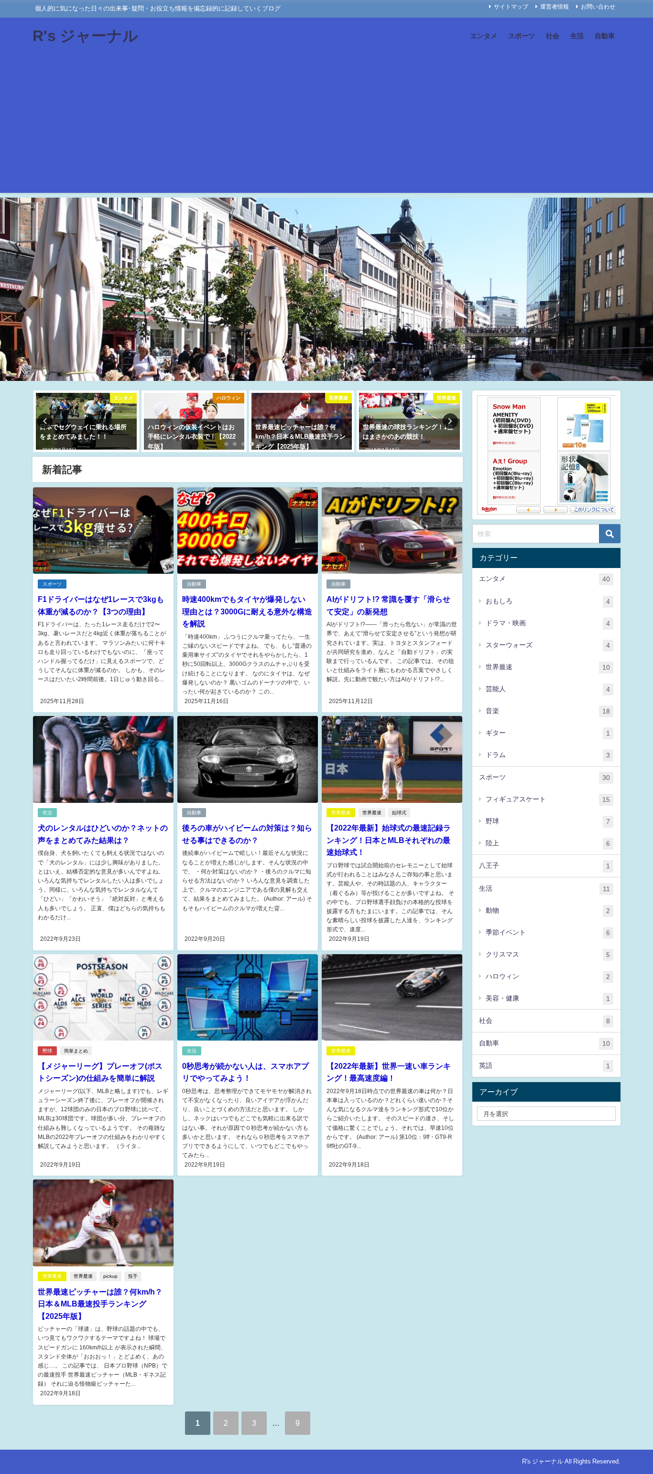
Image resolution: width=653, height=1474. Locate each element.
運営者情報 (554, 7)
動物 (548, 910)
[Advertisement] (326, 126)
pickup (110, 1276)
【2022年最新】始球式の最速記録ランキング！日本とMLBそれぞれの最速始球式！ (388, 840)
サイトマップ (511, 7)
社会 (552, 35)
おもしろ (548, 601)
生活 (577, 35)
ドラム (548, 754)
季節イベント (548, 932)
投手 (133, 1276)
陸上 (548, 843)
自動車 (605, 35)
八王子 (544, 865)
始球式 (399, 813)
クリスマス (548, 954)
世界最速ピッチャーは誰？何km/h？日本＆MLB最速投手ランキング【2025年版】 (100, 1304)
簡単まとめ (76, 1051)
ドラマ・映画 (548, 623)
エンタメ (483, 35)
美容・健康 (548, 998)
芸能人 (548, 689)
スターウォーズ (548, 645)
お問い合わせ (598, 7)
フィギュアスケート (548, 799)
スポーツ (521, 35)
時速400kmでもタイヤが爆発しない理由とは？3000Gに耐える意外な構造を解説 (247, 611)
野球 (47, 1051)
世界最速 (340, 813)
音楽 (548, 711)
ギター (548, 733)
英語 (544, 1065)
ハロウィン (548, 976)
